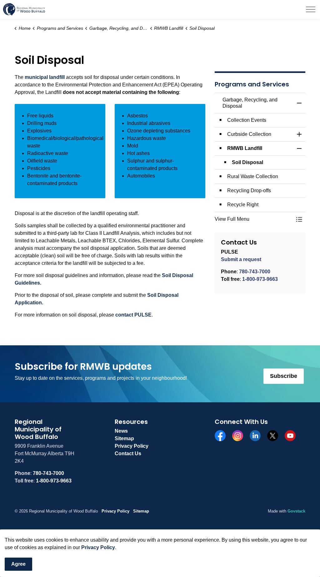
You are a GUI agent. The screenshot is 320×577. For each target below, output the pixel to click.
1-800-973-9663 (260, 279)
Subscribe (283, 376)
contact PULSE (133, 314)
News (121, 431)
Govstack (296, 511)
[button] (254, 219)
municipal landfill (45, 77)
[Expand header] (310, 9)
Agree (18, 564)
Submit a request (241, 259)
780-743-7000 (254, 271)
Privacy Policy (98, 547)
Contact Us (128, 453)
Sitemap (124, 438)
